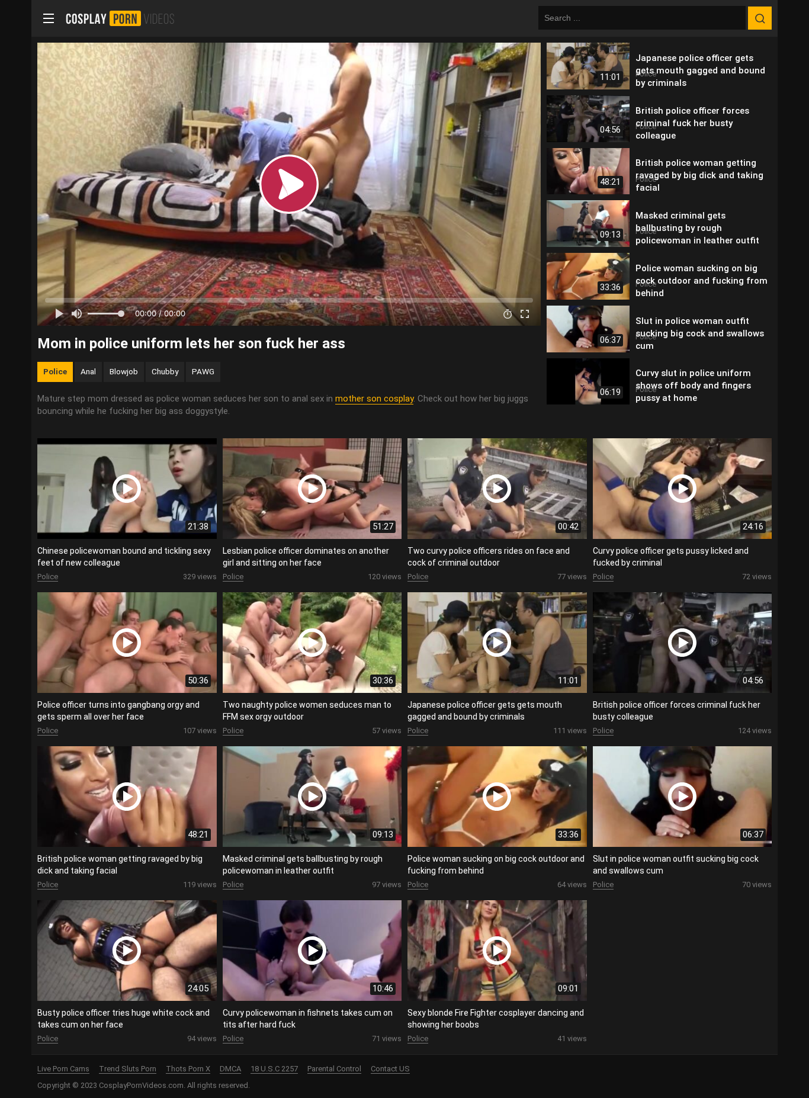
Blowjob (124, 371)
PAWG (203, 371)
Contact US (390, 1068)
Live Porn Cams (63, 1068)
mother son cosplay (374, 398)
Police (55, 371)
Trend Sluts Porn (127, 1068)
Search (760, 18)
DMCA (230, 1068)
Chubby (165, 371)
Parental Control (334, 1068)
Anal (88, 371)
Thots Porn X (188, 1068)
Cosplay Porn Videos (124, 18)
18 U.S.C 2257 (274, 1068)
